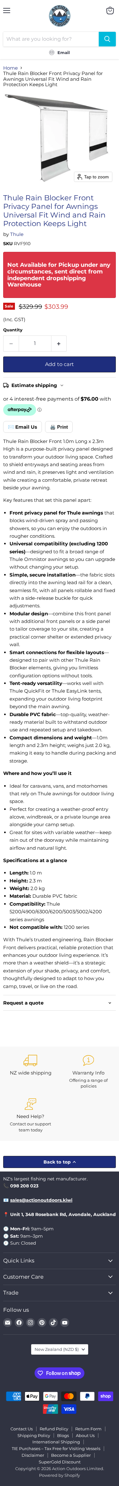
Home (10, 68)
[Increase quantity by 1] (59, 343)
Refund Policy (54, 1428)
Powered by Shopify (59, 1475)
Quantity (13, 330)
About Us (85, 1435)
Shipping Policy (33, 1435)
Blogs (63, 1435)
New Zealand (57, 1349)
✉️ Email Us (22, 427)
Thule (16, 234)
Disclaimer (33, 1455)
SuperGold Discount (60, 1461)
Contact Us (21, 1428)
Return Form (88, 1428)
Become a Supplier (71, 1455)
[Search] (107, 39)
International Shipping (56, 1441)
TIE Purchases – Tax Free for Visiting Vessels (56, 1448)
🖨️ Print (59, 427)
